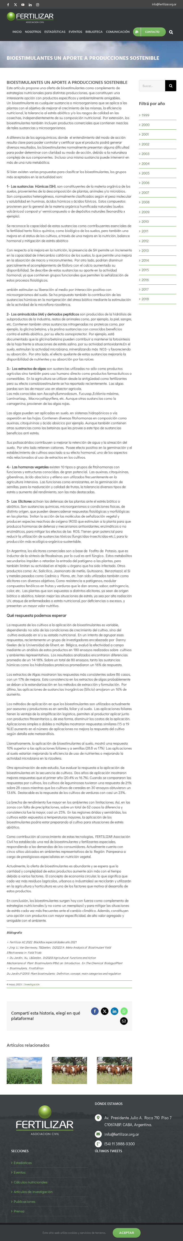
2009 (146, 211)
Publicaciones (24, 1201)
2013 (145, 250)
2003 (146, 153)
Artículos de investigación (33, 1191)
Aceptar (126, 1233)
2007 (145, 192)
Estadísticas (23, 1162)
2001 (145, 134)
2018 (145, 298)
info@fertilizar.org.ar (164, 4)
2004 (146, 163)
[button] (171, 32)
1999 (145, 115)
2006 (146, 182)
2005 (146, 173)
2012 (145, 240)
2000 (146, 124)
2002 (145, 144)
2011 (145, 231)
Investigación (32, 984)
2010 (145, 221)
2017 (145, 289)
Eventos (19, 1172)
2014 (145, 260)
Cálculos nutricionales (30, 1182)
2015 (145, 269)
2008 (146, 202)
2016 (145, 279)
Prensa (19, 1211)
